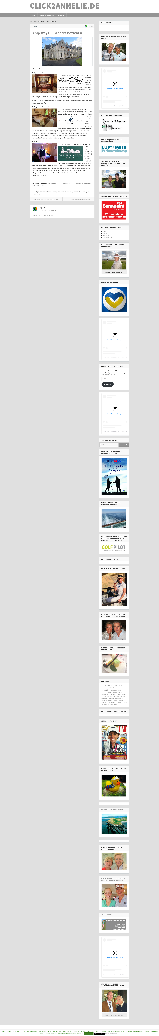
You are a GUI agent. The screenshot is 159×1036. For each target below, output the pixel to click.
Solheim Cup (111, 700)
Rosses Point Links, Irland (112, 810)
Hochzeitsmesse (105, 692)
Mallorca (125, 692)
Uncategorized (107, 237)
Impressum (61, 15)
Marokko (104, 694)
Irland (84, 192)
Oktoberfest (104, 698)
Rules (103, 700)
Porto (120, 698)
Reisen (49, 192)
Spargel (115, 700)
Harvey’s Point (66, 75)
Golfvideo (113, 690)
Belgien (117, 685)
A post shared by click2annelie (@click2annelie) (115, 106)
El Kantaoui (115, 687)
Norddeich (108, 696)
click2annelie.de (64, 6)
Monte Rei (113, 694)
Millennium (108, 694)
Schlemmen (106, 235)
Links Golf (119, 692)
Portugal (124, 698)
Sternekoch (120, 700)
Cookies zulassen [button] (89, 1033)
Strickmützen (105, 702)
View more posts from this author (42, 215)
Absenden (107, 384)
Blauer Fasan (121, 685)
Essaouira (104, 690)
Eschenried (121, 687)
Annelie (90, 26)
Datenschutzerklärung (47, 15)
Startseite (33, 21)
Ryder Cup (106, 700)
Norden (113, 696)
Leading (114, 693)
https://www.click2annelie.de (47, 210)
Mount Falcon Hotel (68, 109)
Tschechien (119, 702)
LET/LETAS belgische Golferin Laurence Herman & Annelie (113, 879)
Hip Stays (118, 690)
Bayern (113, 685)
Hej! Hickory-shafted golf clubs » (81, 199)
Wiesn (116, 704)
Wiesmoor (113, 704)
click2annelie (107, 915)
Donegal (108, 687)
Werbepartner (106, 704)
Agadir (103, 685)
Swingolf (110, 702)
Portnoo (117, 698)
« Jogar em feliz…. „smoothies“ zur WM (45, 199)
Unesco (125, 702)
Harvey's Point (77, 192)
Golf (104, 232)
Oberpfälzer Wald (120, 696)
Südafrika (114, 702)
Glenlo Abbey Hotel (68, 144)
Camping (104, 687)
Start (33, 15)
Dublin (111, 687)
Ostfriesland (110, 698)
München (103, 696)
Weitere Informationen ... (112, 1033)
